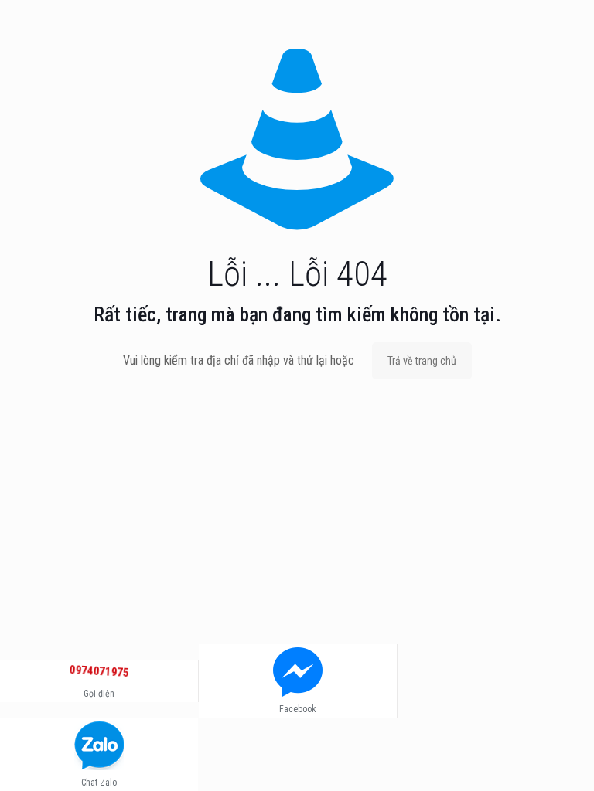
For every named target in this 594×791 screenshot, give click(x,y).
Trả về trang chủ (421, 361)
